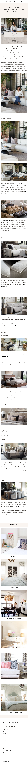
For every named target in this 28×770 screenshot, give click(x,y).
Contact (5, 754)
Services (5, 752)
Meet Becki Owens (7, 750)
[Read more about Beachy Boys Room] (14, 572)
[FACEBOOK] (3, 726)
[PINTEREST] (9, 726)
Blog (4, 731)
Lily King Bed (22, 428)
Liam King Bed (19, 391)
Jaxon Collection (6, 220)
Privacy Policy (6, 757)
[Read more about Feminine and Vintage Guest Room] (14, 697)
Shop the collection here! (19, 506)
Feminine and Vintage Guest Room (14, 712)
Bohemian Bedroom (14, 556)
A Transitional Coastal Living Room (14, 681)
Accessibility (6, 761)
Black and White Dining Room (14, 618)
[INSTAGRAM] (6, 726)
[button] (21, 2)
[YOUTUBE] (12, 726)
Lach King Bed (5, 356)
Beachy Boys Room (14, 587)
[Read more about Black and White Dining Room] (14, 603)
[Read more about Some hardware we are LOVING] (14, 634)
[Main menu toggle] (25, 1)
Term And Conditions (8, 759)
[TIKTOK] (15, 726)
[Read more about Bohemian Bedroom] (14, 541)
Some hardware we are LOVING (14, 649)
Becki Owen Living (8, 745)
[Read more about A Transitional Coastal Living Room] (14, 666)
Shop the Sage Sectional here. (16, 325)
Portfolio (5, 733)
